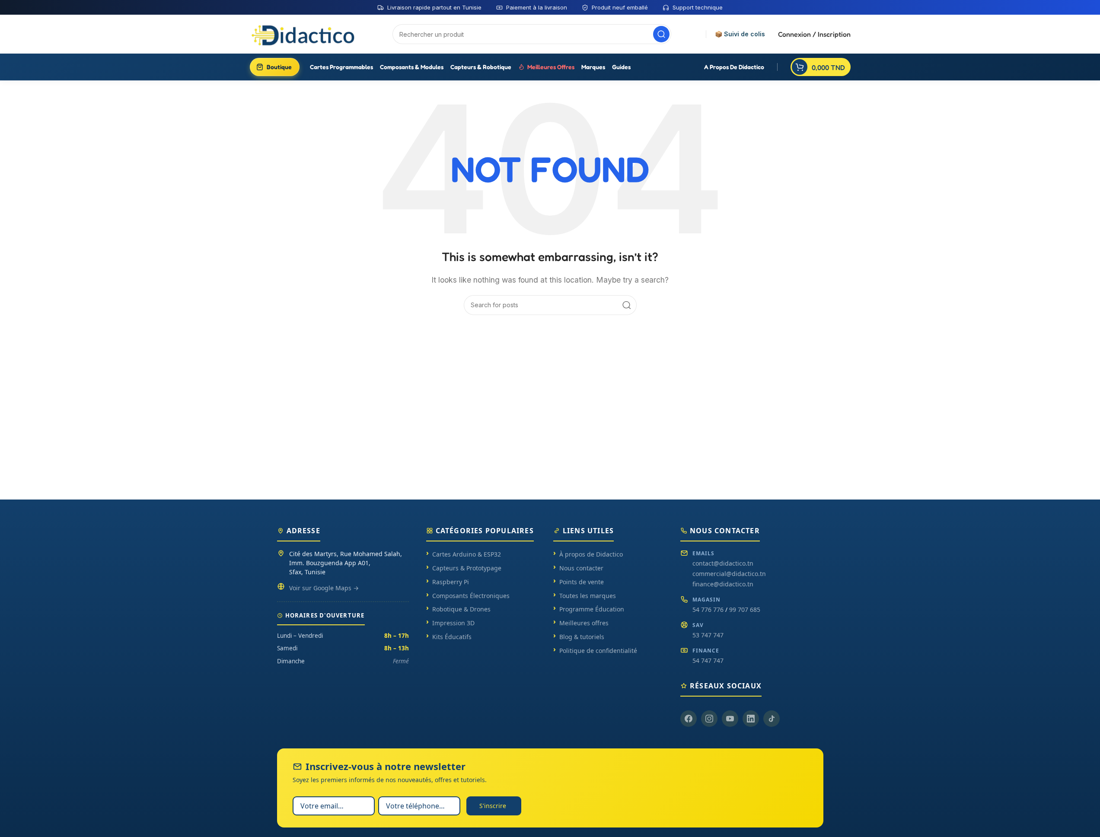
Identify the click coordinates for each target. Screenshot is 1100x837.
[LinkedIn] (751, 718)
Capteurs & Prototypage (466, 568)
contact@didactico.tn (722, 563)
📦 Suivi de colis (740, 34)
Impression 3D (453, 623)
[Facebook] (688, 718)
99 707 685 (744, 609)
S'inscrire (492, 806)
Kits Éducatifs (452, 637)
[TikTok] (771, 718)
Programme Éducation (591, 609)
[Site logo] (304, 33)
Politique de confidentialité (598, 650)
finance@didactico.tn (722, 584)
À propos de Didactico (591, 554)
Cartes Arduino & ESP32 (466, 554)
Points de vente (581, 582)
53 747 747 (708, 635)
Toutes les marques (587, 596)
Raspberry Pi (450, 582)
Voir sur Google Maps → (324, 588)
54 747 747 (708, 660)
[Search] (661, 34)
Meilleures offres (584, 623)
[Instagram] (709, 718)
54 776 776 (708, 609)
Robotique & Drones (461, 609)
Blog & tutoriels (581, 637)
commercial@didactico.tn (729, 574)
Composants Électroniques (471, 596)
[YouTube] (730, 718)
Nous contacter (581, 568)
